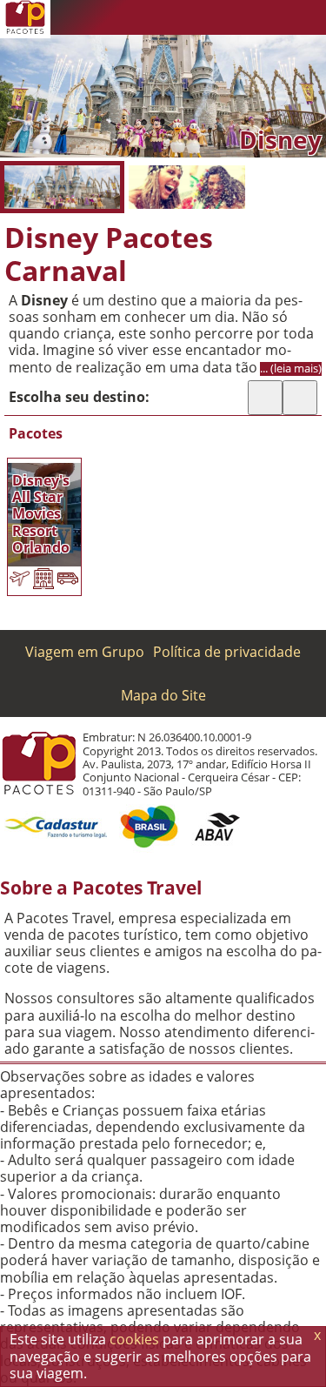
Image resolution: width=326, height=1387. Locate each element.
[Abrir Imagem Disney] (62, 187)
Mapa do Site (163, 695)
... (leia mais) (291, 368)
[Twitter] (239, 17)
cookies (134, 1339)
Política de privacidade (227, 651)
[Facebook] (273, 17)
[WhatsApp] (204, 17)
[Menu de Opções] (308, 17)
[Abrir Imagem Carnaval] (186, 187)
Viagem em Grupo (84, 651)
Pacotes (36, 433)
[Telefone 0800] (169, 17)
